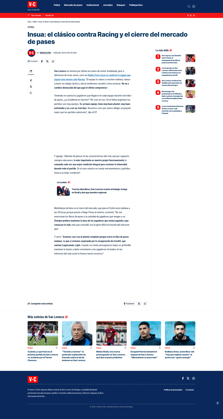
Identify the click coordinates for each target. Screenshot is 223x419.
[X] (190, 15)
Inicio (29, 22)
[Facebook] (188, 15)
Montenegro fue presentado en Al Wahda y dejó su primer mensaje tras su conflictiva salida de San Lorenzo (172, 96)
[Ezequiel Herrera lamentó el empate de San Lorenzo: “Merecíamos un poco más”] (146, 333)
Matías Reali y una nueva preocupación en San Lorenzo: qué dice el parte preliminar (111, 354)
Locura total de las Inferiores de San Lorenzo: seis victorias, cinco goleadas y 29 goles (172, 109)
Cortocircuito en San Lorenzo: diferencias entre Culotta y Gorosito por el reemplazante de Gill (172, 71)
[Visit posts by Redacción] (31, 53)
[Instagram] (193, 15)
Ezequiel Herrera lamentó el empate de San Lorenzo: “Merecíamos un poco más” (144, 354)
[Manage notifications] (218, 403)
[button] (189, 6)
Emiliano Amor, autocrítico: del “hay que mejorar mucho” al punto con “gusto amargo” (179, 354)
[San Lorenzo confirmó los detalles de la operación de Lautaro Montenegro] (190, 83)
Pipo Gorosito (36, 15)
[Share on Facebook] (41, 61)
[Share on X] (47, 61)
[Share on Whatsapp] (52, 61)
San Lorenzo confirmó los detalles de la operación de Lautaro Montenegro (172, 83)
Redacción (45, 53)
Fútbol (35, 22)
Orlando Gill (49, 15)
